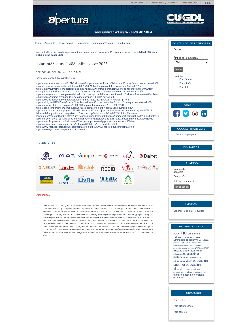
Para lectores (180, 300)
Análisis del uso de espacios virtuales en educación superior (75, 52)
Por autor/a (185, 83)
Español (177, 210)
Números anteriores (102, 43)
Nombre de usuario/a (179, 170)
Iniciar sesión (66, 43)
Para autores (180, 312)
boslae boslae (51, 71)
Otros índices (43, 195)
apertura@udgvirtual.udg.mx (140, 214)
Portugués (199, 210)
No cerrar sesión (186, 181)
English (188, 210)
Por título (184, 87)
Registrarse (83, 43)
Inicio (38, 43)
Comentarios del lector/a (123, 52)
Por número (185, 79)
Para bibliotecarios (183, 306)
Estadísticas (123, 43)
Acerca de (49, 43)
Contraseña (180, 176)
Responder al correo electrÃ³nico (56, 78)
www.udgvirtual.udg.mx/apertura (112, 214)
